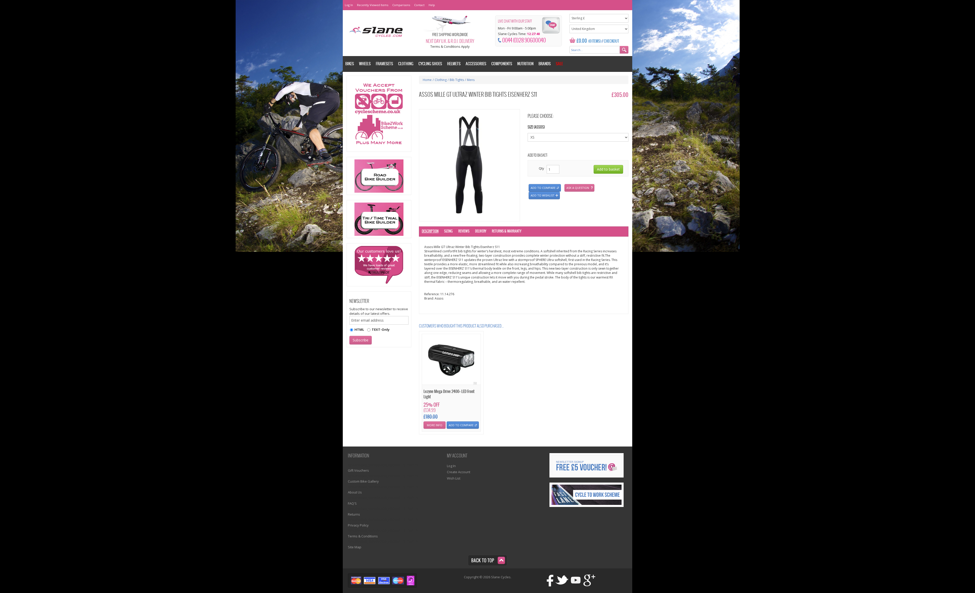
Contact (419, 5)
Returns (354, 514)
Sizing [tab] (448, 231)
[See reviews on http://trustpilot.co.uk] (379, 264)
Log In (349, 5)
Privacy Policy (358, 525)
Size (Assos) (536, 127)
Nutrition (525, 64)
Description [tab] (430, 231)
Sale (559, 64)
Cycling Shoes (430, 64)
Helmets (454, 64)
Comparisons (401, 5)
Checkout (611, 41)
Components (501, 64)
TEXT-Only (380, 329)
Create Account (458, 472)
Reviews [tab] (463, 231)
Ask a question (577, 188)
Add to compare (543, 188)
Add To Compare (461, 425)
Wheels (365, 64)
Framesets (384, 64)
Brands (545, 64)
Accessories (476, 64)
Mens (471, 80)
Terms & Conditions (363, 536)
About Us (355, 492)
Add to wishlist (543, 195)
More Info (434, 425)
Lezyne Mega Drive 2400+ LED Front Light (449, 394)
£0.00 (582, 41)
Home (427, 80)
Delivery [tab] (480, 231)
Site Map (354, 547)
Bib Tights (457, 80)
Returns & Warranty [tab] (506, 231)
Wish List (453, 478)
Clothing (441, 80)
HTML (359, 329)
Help (432, 5)
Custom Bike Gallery (363, 481)
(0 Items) (594, 41)
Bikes (349, 64)
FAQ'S (352, 503)
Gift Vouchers (358, 470)
